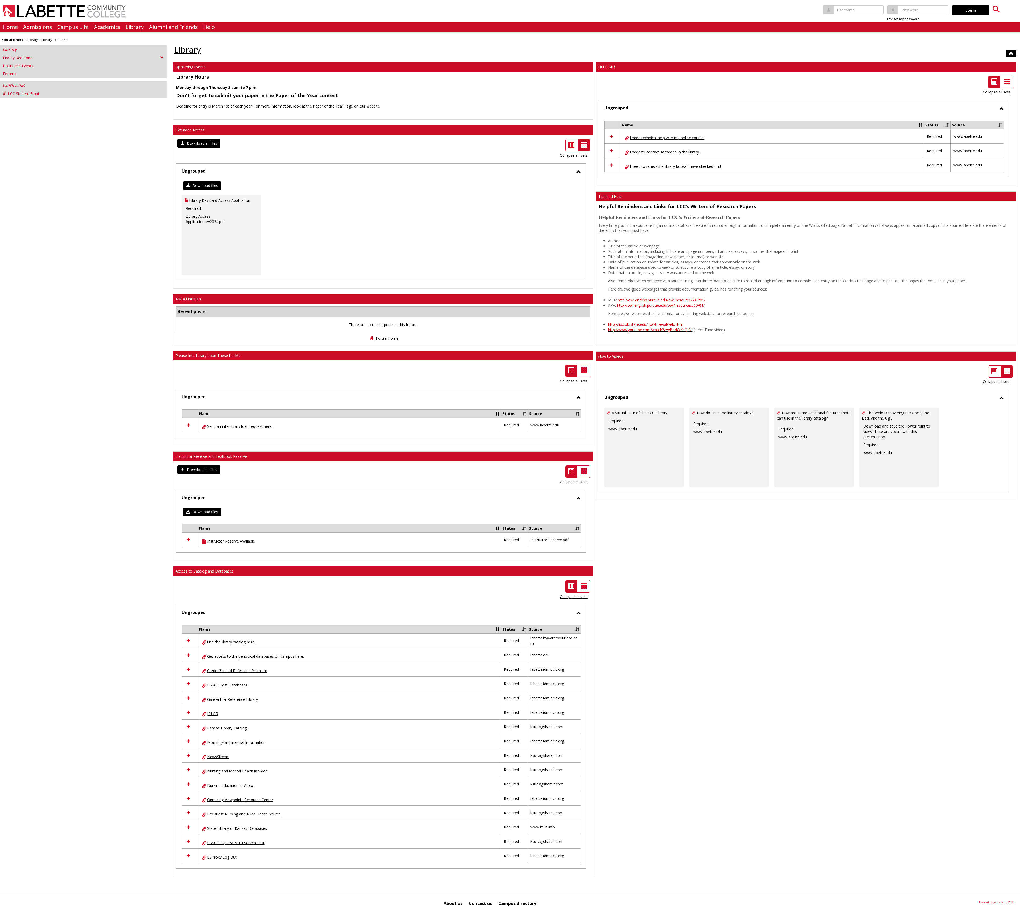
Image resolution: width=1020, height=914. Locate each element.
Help (209, 27)
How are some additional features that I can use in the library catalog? (814, 415)
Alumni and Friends (173, 27)
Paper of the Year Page (333, 106)
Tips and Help (610, 196)
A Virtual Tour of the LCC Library (639, 412)
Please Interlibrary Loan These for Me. (208, 355)
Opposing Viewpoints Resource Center (240, 799)
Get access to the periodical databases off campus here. (255, 656)
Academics (107, 27)
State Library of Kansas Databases (237, 828)
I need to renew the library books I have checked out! (675, 166)
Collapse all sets (574, 155)
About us (453, 903)
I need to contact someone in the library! (665, 152)
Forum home (387, 338)
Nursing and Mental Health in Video (237, 771)
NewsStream (218, 756)
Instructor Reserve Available (231, 541)
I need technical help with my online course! (667, 137)
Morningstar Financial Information (236, 742)
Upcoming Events (191, 66)
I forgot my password (903, 19)
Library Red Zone (54, 39)
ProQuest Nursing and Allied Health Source (244, 814)
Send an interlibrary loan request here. (239, 426)
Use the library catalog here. (231, 641)
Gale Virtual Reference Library (232, 699)
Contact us (480, 903)
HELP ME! (606, 66)
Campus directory (517, 903)
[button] (198, 143)
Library (135, 27)
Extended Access (190, 130)
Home (10, 27)
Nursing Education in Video (230, 785)
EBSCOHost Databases (227, 684)
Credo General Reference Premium (237, 670)
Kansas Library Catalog (227, 728)
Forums (9, 73)
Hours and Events (18, 65)
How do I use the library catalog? (725, 412)
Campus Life (73, 27)
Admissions (37, 27)
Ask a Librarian (188, 298)
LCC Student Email (24, 93)
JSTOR (212, 713)
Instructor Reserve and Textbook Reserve (211, 456)
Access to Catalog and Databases (205, 571)
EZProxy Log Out (222, 857)
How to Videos (610, 356)
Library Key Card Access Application (219, 200)
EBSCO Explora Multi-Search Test (236, 842)
